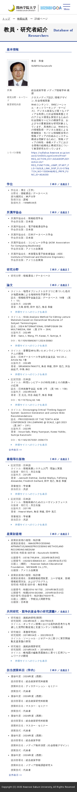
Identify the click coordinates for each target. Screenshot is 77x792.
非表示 (63, 184)
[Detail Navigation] (66, 7)
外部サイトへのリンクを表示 (31, 312)
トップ (6, 18)
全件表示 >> (15, 449)
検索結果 (22, 18)
